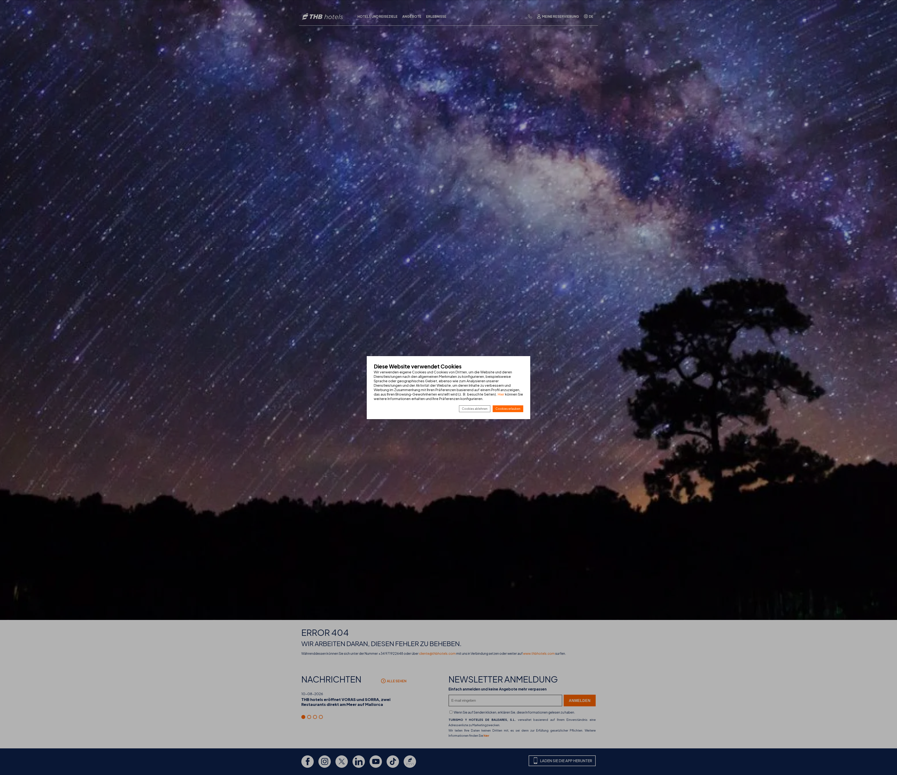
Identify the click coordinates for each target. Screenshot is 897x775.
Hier (501, 394)
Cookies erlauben (507, 409)
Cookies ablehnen (475, 409)
